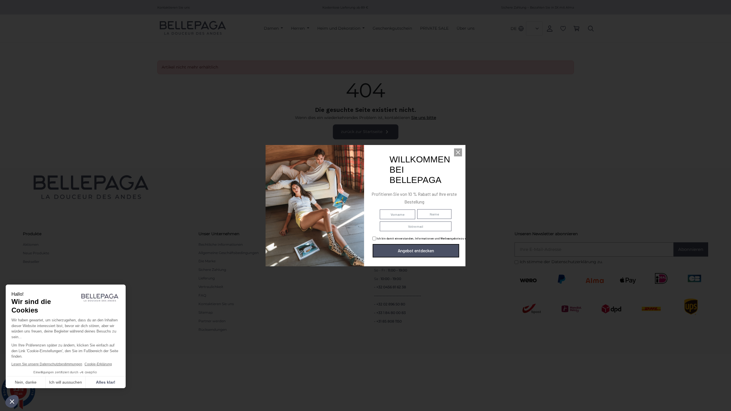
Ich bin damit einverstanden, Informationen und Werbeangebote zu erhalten (425, 238)
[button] (458, 152)
